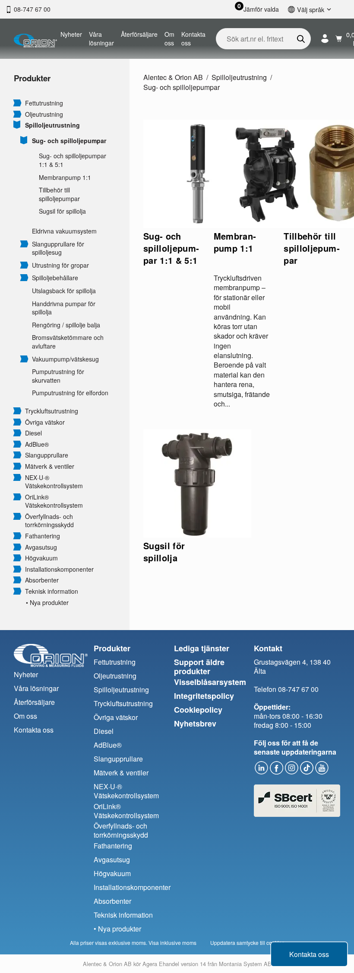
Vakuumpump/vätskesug (65, 359)
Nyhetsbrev (195, 723)
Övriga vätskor (45, 422)
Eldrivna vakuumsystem (64, 231)
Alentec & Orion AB (173, 77)
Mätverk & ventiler (49, 466)
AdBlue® (37, 444)
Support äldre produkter (199, 666)
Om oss (169, 38)
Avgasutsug (41, 547)
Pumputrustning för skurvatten (58, 376)
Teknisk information (51, 591)
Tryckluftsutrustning (51, 411)
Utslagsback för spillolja (64, 291)
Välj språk (310, 9)
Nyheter (71, 34)
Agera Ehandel (160, 964)
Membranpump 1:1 (65, 177)
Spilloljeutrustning (52, 125)
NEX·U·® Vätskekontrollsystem (54, 482)
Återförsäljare (139, 34)
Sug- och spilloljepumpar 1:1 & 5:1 (72, 160)
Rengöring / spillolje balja (66, 325)
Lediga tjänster (201, 648)
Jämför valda (261, 9)
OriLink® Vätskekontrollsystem (54, 501)
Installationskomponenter (59, 569)
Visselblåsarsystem (210, 682)
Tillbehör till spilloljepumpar (59, 194)
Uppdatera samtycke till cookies (247, 942)
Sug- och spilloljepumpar (69, 141)
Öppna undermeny (17, 102)
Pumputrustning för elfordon (70, 393)
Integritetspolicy (204, 695)
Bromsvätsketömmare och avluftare (68, 341)
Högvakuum (41, 558)
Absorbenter (42, 580)
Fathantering (42, 536)
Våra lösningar (101, 38)
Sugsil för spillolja (62, 211)
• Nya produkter (47, 603)
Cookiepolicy (198, 709)
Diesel (33, 433)
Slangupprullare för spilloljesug (58, 248)
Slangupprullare (46, 455)
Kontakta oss (193, 38)
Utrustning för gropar (60, 265)
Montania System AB (245, 964)
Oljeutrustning (44, 114)
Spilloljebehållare (55, 278)
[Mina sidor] (325, 38)
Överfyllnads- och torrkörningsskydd (49, 520)
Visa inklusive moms (172, 942)
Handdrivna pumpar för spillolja (63, 308)
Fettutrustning (44, 103)
